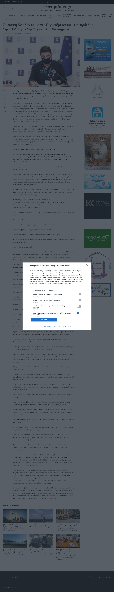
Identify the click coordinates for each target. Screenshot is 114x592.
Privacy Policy (67, 326)
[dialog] (57, 296)
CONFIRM (44, 320)
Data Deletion (47, 326)
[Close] (88, 266)
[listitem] (57, 290)
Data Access (57, 326)
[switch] (79, 294)
